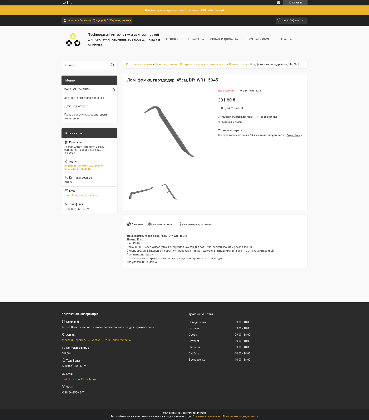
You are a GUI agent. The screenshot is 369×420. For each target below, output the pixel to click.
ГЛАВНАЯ (172, 39)
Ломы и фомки (238, 64)
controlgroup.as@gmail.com (81, 195)
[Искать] (112, 65)
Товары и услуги (141, 64)
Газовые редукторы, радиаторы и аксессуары (85, 116)
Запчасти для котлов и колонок (84, 97)
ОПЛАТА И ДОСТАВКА (224, 39)
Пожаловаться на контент (207, 416)
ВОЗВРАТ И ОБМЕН (260, 39)
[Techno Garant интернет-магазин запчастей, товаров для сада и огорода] (73, 39)
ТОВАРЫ (193, 39)
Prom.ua (201, 413)
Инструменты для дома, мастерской (203, 64)
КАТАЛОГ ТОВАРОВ (77, 89)
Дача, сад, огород (166, 64)
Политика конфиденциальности (240, 416)
